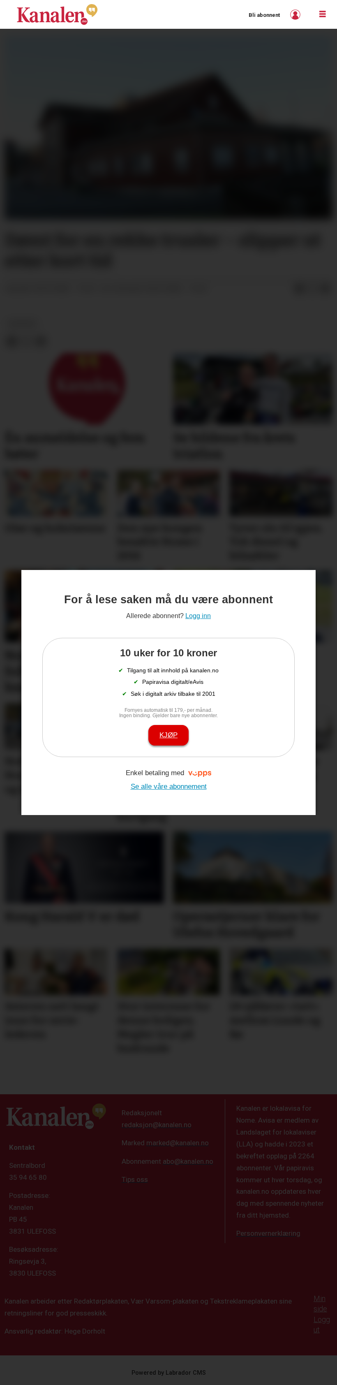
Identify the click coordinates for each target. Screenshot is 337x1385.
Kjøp (168, 735)
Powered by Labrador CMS (169, 1372)
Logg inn (296, 14)
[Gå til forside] (57, 14)
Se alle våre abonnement (169, 786)
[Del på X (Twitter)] (312, 289)
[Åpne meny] (322, 14)
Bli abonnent (264, 15)
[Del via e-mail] (325, 289)
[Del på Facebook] (299, 289)
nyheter (22, 323)
